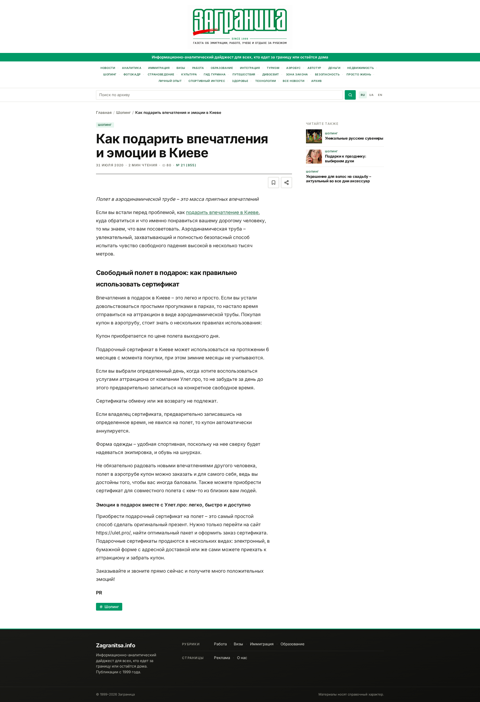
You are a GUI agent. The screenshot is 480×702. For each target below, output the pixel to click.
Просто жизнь (358, 74)
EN (380, 95)
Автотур (314, 68)
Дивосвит (270, 74)
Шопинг (109, 74)
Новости (107, 68)
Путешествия (243, 74)
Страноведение (161, 74)
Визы (180, 68)
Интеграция (250, 68)
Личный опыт (170, 81)
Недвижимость (360, 68)
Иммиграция (159, 68)
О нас (242, 657)
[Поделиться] (286, 182)
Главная (104, 112)
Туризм (273, 68)
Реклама (222, 657)
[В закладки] (273, 182)
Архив (316, 81)
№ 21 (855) (186, 165)
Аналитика (131, 68)
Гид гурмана (215, 74)
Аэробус (293, 68)
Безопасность (327, 74)
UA (371, 95)
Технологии (265, 81)
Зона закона (297, 74)
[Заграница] (240, 27)
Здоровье (240, 81)
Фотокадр (132, 74)
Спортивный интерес (206, 81)
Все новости (293, 81)
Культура (189, 74)
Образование (222, 68)
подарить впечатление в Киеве (222, 212)
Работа (198, 68)
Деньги (334, 68)
